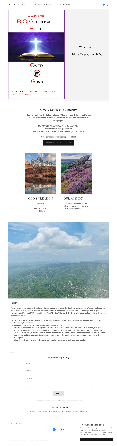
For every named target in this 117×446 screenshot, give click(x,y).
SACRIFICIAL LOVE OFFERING (58, 143)
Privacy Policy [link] (64, 400)
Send (58, 394)
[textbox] (58, 363)
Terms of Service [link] (75, 400)
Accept (96, 439)
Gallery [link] (79, 5)
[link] (17, 5)
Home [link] (37, 5)
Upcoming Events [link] (64, 5)
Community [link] (48, 5)
